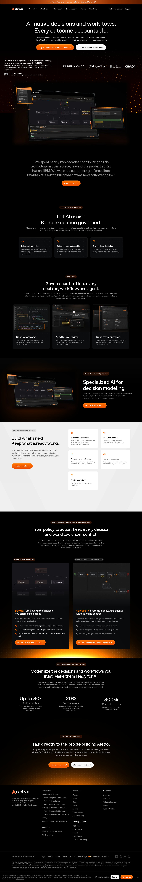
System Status (109, 809)
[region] (71, 877)
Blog (74, 802)
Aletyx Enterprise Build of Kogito (55, 811)
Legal (43, 856)
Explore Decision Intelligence (28, 642)
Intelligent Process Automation (54, 807)
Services (57, 9)
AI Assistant (46, 791)
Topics (75, 795)
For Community (78, 815)
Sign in (127, 9)
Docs (75, 798)
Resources (70, 9)
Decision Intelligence (50, 794)
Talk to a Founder (116, 9)
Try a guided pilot (21, 466)
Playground (77, 836)
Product (32, 9)
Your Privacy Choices (101, 856)
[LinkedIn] (116, 856)
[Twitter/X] (129, 856)
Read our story (69, 183)
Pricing (83, 9)
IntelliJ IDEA (77, 829)
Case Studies (78, 812)
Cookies (50, 856)
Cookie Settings (80, 856)
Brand (105, 805)
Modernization (47, 835)
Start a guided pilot (80, 765)
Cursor (75, 833)
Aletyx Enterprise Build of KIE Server (56, 814)
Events (75, 809)
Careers (106, 798)
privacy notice (20, 879)
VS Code (76, 826)
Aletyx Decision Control (52, 801)
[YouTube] (125, 856)
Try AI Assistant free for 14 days (53, 47)
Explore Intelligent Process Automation (94, 642)
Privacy (58, 856)
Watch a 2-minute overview (91, 47)
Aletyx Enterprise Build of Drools (55, 798)
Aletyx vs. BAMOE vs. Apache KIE (54, 821)
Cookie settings (103, 877)
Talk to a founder (57, 765)
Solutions (44, 9)
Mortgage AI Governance (52, 831)
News (75, 805)
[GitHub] (121, 856)
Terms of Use (67, 856)
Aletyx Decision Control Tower (54, 804)
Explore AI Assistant (93, 405)
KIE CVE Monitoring (80, 839)
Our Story (93, 9)
